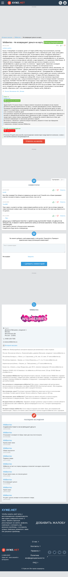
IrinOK (4, 192)
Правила (35, 551)
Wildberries (7, 98)
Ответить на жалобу (34, 141)
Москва (22, 91)
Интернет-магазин (11, 345)
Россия (7, 91)
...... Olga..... (6, 218)
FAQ (35, 562)
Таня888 (5, 204)
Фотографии (6, 256)
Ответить (62, 190)
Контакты (35, 546)
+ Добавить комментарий (34, 264)
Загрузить (31, 256)
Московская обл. (14, 91)
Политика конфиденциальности (34, 556)
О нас (34, 542)
